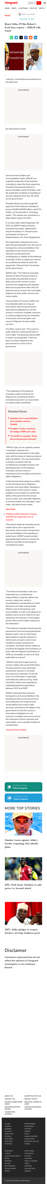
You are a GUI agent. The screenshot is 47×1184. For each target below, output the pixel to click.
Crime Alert (9, 1134)
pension (27, 1144)
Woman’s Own (29, 1168)
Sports (7, 1171)
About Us (9, 1096)
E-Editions (23, 8)
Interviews (9, 1151)
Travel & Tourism (30, 1161)
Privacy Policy (31, 1099)
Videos (26, 1163)
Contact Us (10, 1099)
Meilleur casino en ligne (32, 1103)
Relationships (10, 1166)
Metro (42, 8)
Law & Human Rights (12, 1156)
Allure (7, 1124)
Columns (8, 1131)
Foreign (27, 1131)
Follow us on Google (28, 14)
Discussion (9, 1139)
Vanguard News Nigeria (16, 729)
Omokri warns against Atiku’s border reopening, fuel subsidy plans (21, 843)
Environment (29, 1126)
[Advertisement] (23, 106)
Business (8, 1129)
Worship (27, 1171)
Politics (33, 8)
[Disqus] (23, 1004)
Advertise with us (32, 1096)
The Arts (27, 1156)
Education (9, 1141)
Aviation (8, 1126)
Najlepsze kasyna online (12, 1108)
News (14, 8)
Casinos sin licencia (10, 1113)
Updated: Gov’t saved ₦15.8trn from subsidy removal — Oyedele (24, 421)
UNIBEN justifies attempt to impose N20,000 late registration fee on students (21, 517)
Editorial (8, 1136)
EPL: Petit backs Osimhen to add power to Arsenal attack (23, 886)
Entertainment (30, 1124)
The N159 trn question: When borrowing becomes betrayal (23, 437)
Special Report (10, 1168)
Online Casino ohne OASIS (13, 1103)
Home (7, 8)
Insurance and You (31, 1141)
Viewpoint (28, 1166)
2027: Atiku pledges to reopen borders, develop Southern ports (22, 931)
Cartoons (28, 1158)
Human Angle (29, 1139)
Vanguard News (11, 3)
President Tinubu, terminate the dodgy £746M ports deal (23, 430)
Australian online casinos (32, 1108)
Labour (7, 1153)
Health (27, 1134)
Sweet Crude (29, 1151)
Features (27, 1129)
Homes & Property (31, 1136)
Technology (29, 1153)
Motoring (8, 1161)
